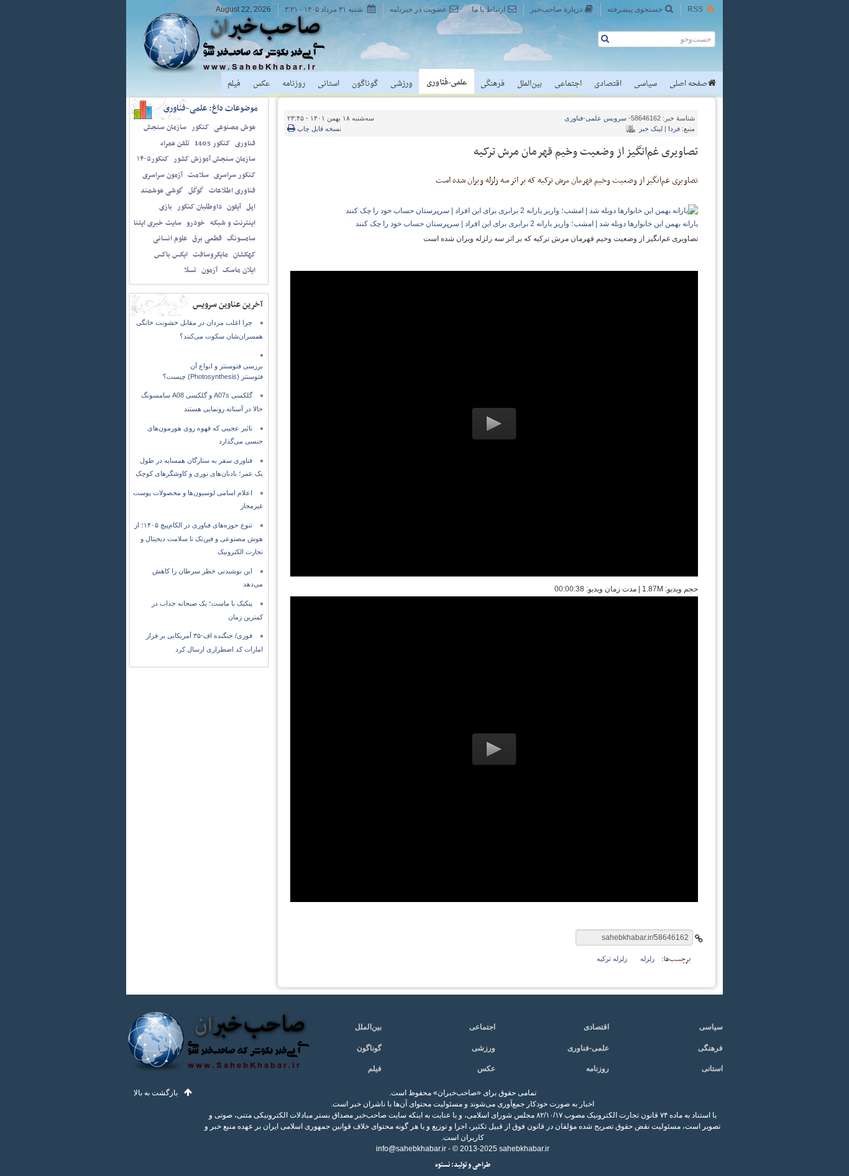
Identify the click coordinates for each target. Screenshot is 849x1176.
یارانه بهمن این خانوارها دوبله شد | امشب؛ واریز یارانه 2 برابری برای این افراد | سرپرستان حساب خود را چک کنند (527, 223)
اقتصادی (608, 84)
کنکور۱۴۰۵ (152, 159)
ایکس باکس (171, 254)
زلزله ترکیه (612, 958)
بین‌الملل (529, 84)
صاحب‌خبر (243, 42)
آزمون (209, 270)
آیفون (234, 207)
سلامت (198, 175)
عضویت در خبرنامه (418, 9)
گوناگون (365, 84)
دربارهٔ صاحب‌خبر (556, 9)
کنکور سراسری (234, 175)
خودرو (195, 223)
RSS (695, 9)
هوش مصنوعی (234, 127)
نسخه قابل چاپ (318, 128)
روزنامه (293, 84)
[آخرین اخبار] (218, 1048)
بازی (165, 207)
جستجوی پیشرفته (635, 9)
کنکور (200, 127)
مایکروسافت (210, 254)
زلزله (647, 958)
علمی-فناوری (446, 82)
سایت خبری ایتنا (157, 223)
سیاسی (645, 84)
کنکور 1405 (212, 143)
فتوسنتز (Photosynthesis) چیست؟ (213, 376)
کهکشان (244, 254)
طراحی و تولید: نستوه (462, 1165)
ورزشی (401, 84)
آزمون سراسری (162, 175)
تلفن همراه (175, 143)
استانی (328, 84)
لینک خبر (651, 128)
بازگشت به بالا (156, 1092)
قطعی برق (207, 238)
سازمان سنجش (165, 127)
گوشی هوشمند (161, 191)
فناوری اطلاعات (232, 191)
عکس (261, 84)
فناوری (245, 143)
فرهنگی (492, 84)
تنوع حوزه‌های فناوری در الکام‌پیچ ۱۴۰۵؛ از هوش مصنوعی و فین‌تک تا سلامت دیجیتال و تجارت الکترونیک (198, 538)
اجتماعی (568, 84)
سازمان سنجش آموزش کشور (214, 159)
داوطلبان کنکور (199, 207)
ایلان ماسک (239, 270)
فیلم (234, 84)
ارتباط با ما (488, 9)
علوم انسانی (170, 238)
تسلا (190, 270)
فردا (674, 128)
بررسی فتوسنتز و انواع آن (226, 366)
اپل (250, 207)
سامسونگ (241, 238)
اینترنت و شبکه (232, 223)
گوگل (196, 191)
